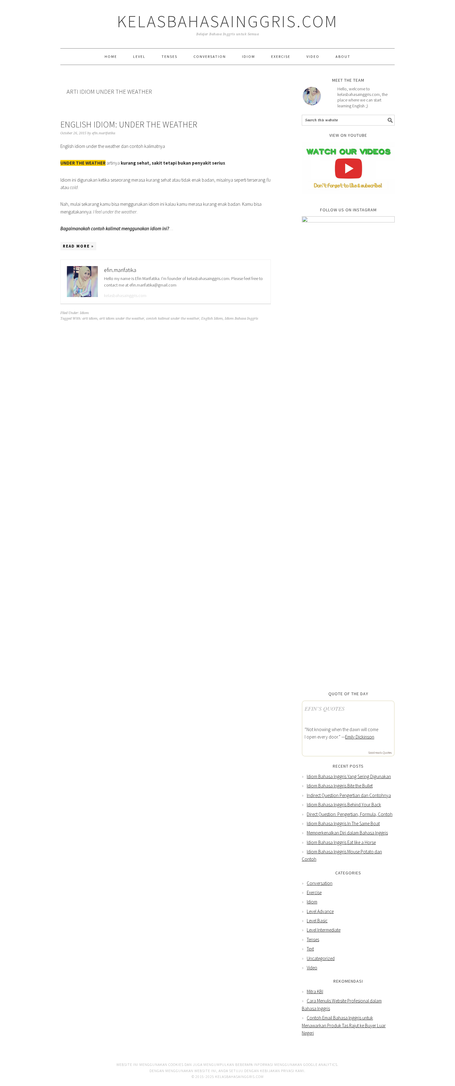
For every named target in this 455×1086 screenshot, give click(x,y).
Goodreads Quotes (380, 753)
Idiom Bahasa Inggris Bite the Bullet (340, 786)
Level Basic (317, 921)
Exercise (314, 892)
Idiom (84, 313)
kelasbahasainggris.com (125, 295)
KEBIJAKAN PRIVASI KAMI (282, 1070)
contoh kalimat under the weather (172, 319)
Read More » (78, 246)
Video (312, 968)
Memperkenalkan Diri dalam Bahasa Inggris (347, 833)
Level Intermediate (323, 930)
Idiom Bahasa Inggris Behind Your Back (344, 805)
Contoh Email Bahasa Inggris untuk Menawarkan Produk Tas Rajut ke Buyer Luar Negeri (344, 1025)
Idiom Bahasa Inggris (241, 319)
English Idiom (212, 319)
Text (310, 949)
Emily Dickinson (359, 737)
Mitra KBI (315, 991)
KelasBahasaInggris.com (227, 21)
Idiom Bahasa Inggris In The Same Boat (343, 823)
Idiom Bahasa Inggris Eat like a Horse (341, 842)
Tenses (313, 939)
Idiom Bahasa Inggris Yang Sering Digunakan (349, 776)
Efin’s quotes (324, 708)
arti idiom (90, 319)
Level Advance (320, 911)
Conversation (319, 883)
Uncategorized (321, 958)
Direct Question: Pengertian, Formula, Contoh (349, 814)
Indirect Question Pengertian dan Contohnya (349, 795)
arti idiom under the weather (121, 319)
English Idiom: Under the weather (128, 124)
